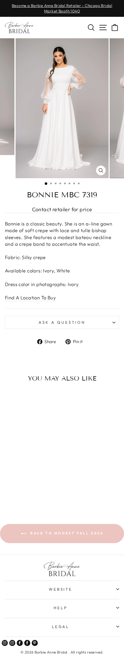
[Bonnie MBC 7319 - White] (30, 489)
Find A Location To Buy (30, 297)
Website (61, 589)
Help (60, 607)
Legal (60, 626)
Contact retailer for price (62, 209)
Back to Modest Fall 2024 (66, 533)
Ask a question (62, 322)
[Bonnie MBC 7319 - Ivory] (23, 489)
